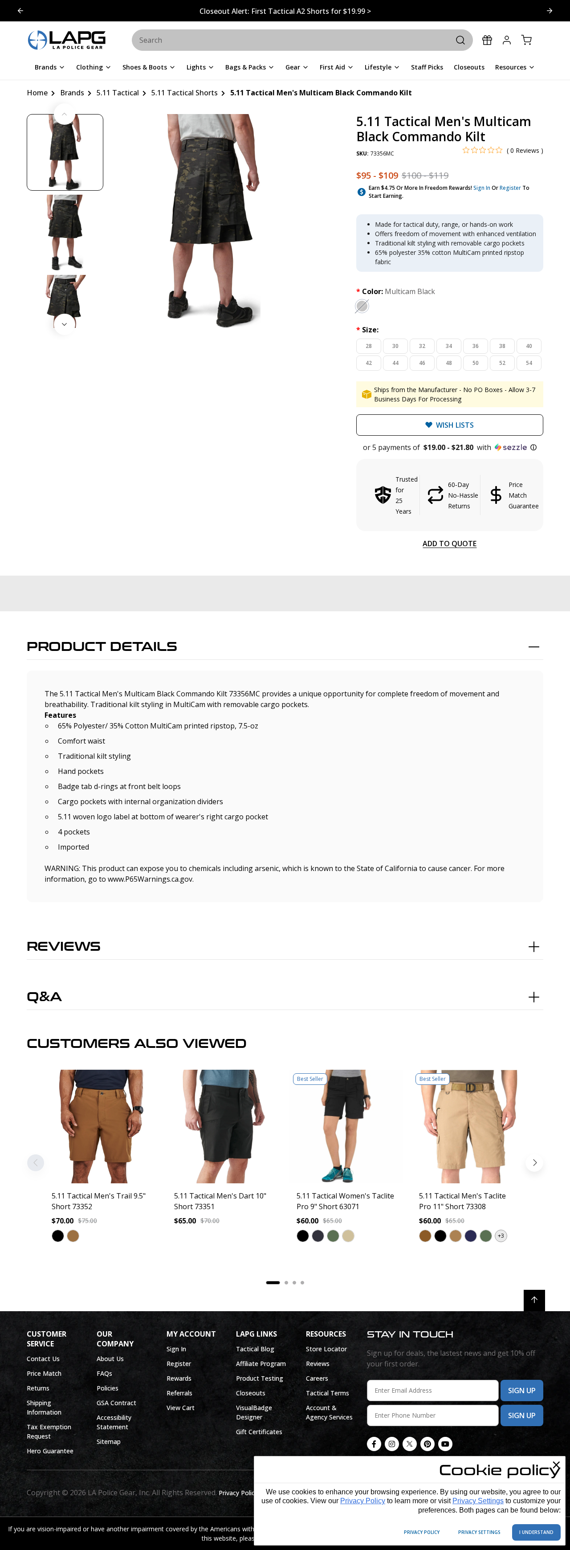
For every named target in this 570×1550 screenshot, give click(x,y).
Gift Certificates (259, 1431)
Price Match (44, 1373)
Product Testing (259, 1378)
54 (529, 363)
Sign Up (522, 1390)
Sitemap (109, 1441)
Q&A (44, 997)
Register (510, 188)
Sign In (481, 188)
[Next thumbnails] (64, 324)
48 (449, 363)
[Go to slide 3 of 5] (20, 10)
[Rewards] (487, 40)
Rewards (179, 1378)
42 (369, 363)
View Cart (181, 1407)
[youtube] (445, 1444)
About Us (110, 1358)
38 (502, 346)
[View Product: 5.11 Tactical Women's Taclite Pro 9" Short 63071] (346, 1126)
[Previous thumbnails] (64, 114)
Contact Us (43, 1358)
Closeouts (250, 1393)
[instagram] (392, 1444)
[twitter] (410, 1444)
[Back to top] (534, 1300)
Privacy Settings (478, 1501)
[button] (449, 447)
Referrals (179, 1393)
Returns (38, 1388)
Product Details (102, 646)
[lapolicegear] (67, 40)
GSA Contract (116, 1403)
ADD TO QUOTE (449, 543)
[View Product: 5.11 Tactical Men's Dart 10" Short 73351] (224, 1126)
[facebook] (374, 1444)
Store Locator (326, 1349)
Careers (317, 1378)
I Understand (536, 1532)
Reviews (64, 946)
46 (422, 363)
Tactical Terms (327, 1393)
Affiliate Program (261, 1363)
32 (422, 346)
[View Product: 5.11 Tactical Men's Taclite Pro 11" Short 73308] (468, 1126)
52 (502, 363)
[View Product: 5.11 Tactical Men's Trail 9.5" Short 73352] (101, 1126)
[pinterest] (427, 1444)
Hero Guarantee (50, 1451)
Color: (395, 291)
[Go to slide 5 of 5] (549, 10)
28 (369, 346)
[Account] (506, 40)
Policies (107, 1388)
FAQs (104, 1373)
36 (475, 346)
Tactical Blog (255, 1349)
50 (475, 363)
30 (395, 346)
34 (449, 346)
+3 (501, 1235)
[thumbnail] (65, 152)
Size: (367, 330)
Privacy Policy (362, 1501)
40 (529, 346)
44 (395, 363)
